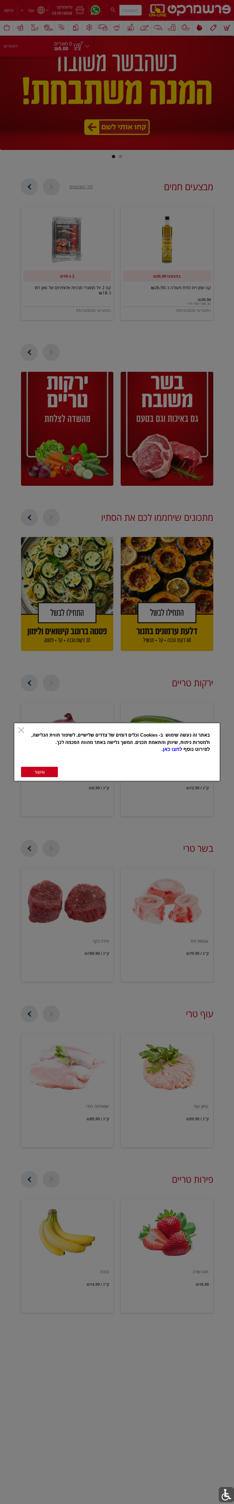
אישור (39, 772)
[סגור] (21, 730)
